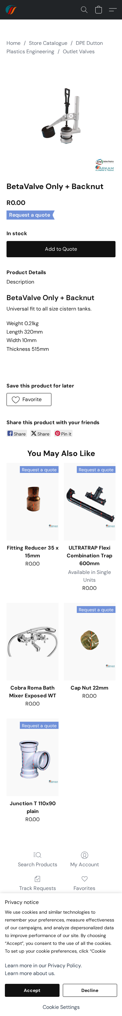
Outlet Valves (79, 51)
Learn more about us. (30, 973)
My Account (84, 864)
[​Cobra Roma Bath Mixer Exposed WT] (32, 641)
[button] (11, 9)
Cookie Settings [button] (61, 1007)
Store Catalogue (48, 43)
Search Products (37, 864)
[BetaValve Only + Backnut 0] (61, 117)
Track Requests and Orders (37, 892)
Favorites (84, 888)
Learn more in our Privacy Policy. (43, 965)
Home (13, 43)
